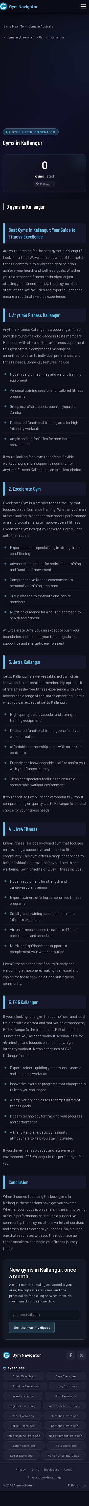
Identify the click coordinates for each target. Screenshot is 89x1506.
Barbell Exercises (23, 1425)
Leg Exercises (67, 1386)
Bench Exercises (24, 1445)
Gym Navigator (26, 1355)
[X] (81, 1355)
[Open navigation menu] (83, 6)
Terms (34, 1469)
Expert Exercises (22, 1415)
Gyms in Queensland (21, 37)
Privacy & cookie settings (45, 1477)
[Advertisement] (44, 85)
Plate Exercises (66, 1445)
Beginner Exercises (22, 1406)
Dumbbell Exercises (64, 1415)
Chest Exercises (24, 1376)
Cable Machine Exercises (23, 1435)
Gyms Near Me (13, 26)
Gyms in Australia (41, 26)
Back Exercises (66, 1376)
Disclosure (51, 1469)
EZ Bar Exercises (21, 1455)
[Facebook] (70, 1355)
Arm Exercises (23, 1396)
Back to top (78, 1485)
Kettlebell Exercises (64, 1425)
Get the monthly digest (32, 1327)
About (68, 1469)
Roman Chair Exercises (63, 1455)
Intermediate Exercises (64, 1406)
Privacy (21, 1469)
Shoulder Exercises (25, 1386)
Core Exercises (65, 1396)
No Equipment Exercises (65, 1435)
